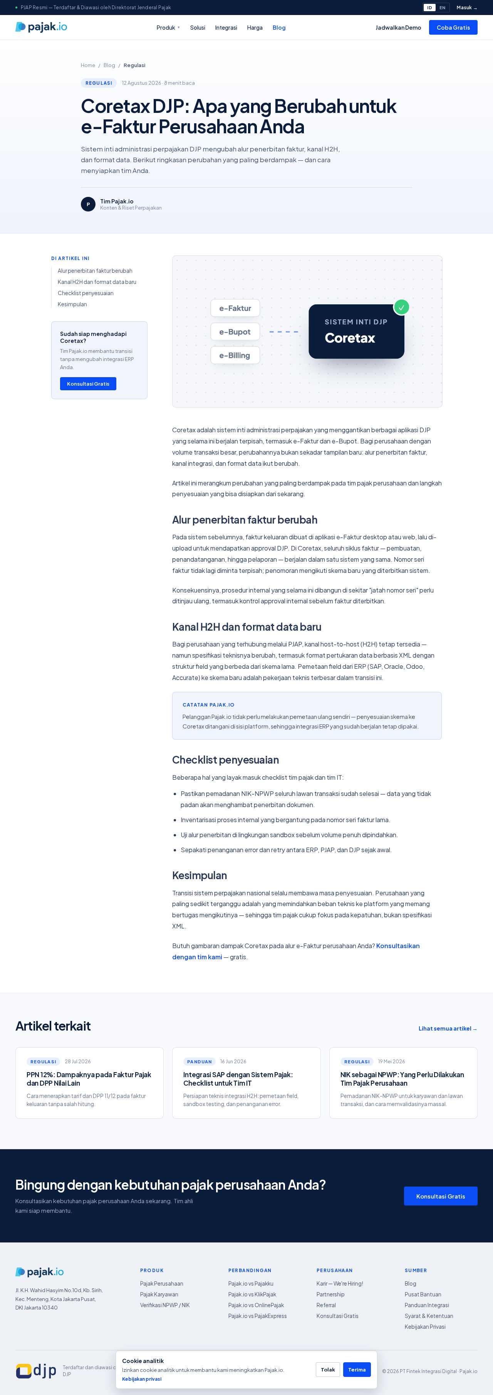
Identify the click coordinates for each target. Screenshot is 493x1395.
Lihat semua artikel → (448, 1028)
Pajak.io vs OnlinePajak (256, 1305)
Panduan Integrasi (427, 1305)
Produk (168, 27)
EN (442, 7)
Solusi (197, 27)
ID (429, 7)
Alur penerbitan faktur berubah (95, 270)
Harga (255, 27)
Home (88, 65)
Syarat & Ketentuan (429, 1316)
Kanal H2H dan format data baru (97, 282)
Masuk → (467, 7)
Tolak (328, 1369)
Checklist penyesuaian (86, 293)
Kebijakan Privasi (425, 1326)
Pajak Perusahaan (161, 1283)
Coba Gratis (453, 27)
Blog (279, 27)
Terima (357, 1369)
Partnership (331, 1294)
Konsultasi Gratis (88, 384)
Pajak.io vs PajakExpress (257, 1316)
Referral (326, 1305)
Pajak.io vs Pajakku (250, 1283)
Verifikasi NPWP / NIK (165, 1305)
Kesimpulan (72, 304)
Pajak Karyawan (159, 1294)
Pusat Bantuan (423, 1294)
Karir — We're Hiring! (340, 1283)
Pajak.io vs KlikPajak (252, 1294)
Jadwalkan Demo (398, 27)
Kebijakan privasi (141, 1379)
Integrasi (226, 27)
